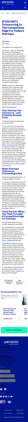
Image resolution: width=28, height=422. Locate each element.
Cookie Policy (8, 410)
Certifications (20, 413)
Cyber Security (8, 413)
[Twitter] (4, 396)
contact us (19, 271)
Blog (7, 13)
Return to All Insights (14, 330)
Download (8, 318)
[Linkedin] (6, 396)
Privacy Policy (20, 410)
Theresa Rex (5, 41)
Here (15, 107)
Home (2, 13)
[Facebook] (1, 396)
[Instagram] (9, 396)
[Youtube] (11, 396)
